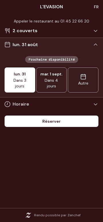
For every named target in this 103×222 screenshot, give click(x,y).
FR (96, 6)
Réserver (51, 121)
